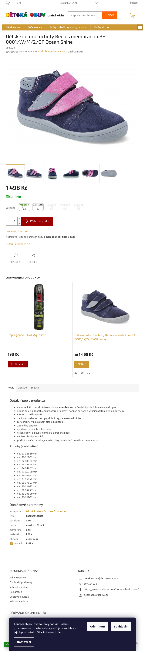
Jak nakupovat (68, 3)
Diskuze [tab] (22, 388)
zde (58, 632)
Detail (81, 364)
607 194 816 (90, 584)
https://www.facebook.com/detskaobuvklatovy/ (111, 589)
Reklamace (16, 592)
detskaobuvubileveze (96, 595)
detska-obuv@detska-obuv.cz (101, 578)
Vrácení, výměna (19, 587)
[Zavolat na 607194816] (11, 3)
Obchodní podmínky (21, 582)
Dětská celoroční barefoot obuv (46, 511)
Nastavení (24, 642)
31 (88, 373)
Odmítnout (97, 626)
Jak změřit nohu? (17, 231)
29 (75, 373)
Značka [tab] (35, 388)
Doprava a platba (19, 597)
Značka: (75, 52)
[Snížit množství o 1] (19, 223)
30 (82, 373)
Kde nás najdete (19, 601)
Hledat (109, 15)
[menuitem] (13, 27)
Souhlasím (121, 626)
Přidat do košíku (39, 221)
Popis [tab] (11, 388)
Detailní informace (16, 244)
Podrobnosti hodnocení (51, 51)
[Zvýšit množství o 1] (19, 219)
